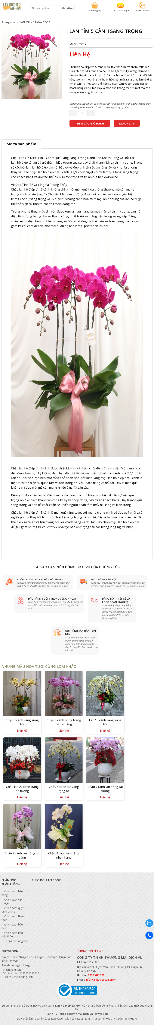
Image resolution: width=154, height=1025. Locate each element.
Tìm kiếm (67, 8)
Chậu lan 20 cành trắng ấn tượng (22, 789)
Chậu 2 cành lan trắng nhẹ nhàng (63, 855)
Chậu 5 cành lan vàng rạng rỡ (64, 789)
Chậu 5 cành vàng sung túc (22, 722)
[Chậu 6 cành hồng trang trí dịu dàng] (64, 694)
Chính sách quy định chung (12, 909)
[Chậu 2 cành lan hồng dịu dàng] (22, 827)
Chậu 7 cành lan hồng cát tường (105, 789)
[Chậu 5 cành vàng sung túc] (22, 694)
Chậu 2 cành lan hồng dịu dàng (22, 855)
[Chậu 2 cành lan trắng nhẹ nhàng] (64, 827)
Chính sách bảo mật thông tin (12, 934)
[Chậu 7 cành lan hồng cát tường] (105, 760)
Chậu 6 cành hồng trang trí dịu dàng (64, 722)
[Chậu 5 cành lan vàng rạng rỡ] (64, 760)
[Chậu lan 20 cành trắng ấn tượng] (22, 760)
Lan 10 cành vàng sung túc (105, 722)
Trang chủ (8, 22)
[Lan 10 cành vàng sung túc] (105, 694)
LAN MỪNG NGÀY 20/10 (35, 22)
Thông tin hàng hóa (16, 941)
